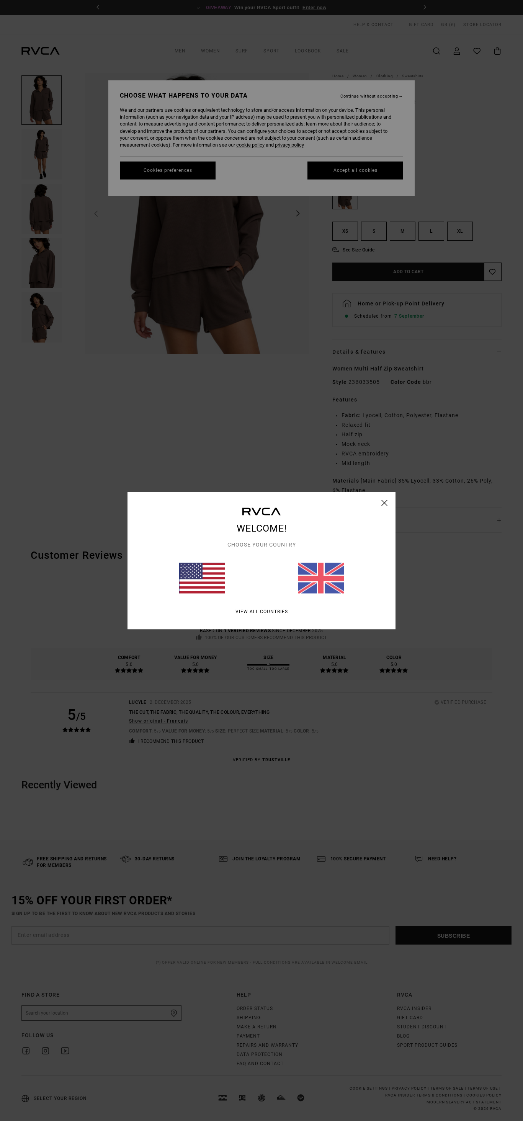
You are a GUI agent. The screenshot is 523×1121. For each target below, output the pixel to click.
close (384, 502)
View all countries (261, 611)
